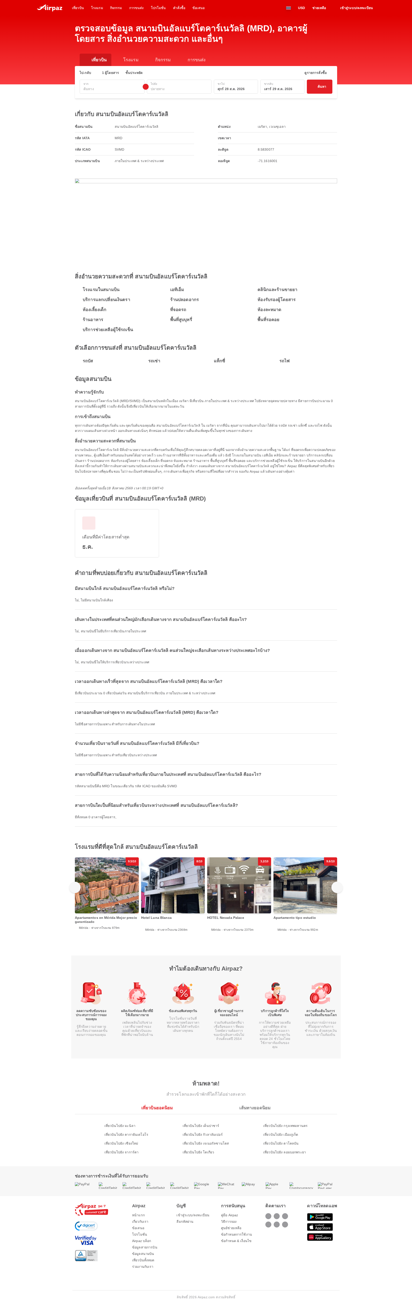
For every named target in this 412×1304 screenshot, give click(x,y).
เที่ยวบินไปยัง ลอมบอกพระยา (284, 1152)
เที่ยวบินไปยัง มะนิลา (119, 1126)
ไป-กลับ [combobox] (85, 73)
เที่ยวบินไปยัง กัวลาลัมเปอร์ (203, 1134)
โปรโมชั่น (139, 1234)
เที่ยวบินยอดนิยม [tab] (157, 1107)
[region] (206, 894)
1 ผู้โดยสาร (110, 73)
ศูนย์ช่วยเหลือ (231, 1228)
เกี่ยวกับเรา (140, 1221)
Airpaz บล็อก (141, 1241)
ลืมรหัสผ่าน (184, 1221)
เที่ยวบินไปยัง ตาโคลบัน (281, 1143)
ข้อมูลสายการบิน (144, 1247)
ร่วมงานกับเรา (143, 1266)
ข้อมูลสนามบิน (143, 1254)
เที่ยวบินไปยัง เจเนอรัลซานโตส (206, 1143)
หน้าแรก (138, 1215)
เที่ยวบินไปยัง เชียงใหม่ (121, 1143)
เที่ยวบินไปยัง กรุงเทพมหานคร (285, 1126)
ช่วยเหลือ (319, 8)
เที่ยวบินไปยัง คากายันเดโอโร (126, 1134)
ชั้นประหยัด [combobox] (134, 73)
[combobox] (112, 89)
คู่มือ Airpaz (229, 1215)
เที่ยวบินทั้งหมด (143, 1260)
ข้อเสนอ (138, 1228)
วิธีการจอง (229, 1221)
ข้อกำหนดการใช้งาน (236, 1234)
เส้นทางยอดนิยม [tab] (255, 1107)
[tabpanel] (206, 1134)
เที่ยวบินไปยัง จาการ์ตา (121, 1152)
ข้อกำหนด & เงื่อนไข (236, 1241)
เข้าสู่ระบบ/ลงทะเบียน (192, 1215)
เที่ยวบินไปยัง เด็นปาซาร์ (201, 1126)
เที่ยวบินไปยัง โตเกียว (198, 1152)
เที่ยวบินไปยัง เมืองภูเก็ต (280, 1134)
